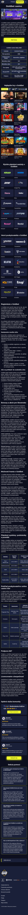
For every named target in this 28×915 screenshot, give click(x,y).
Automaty (22, 89)
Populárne (3, 89)
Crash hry (15, 89)
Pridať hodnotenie (14, 712)
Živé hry (10, 89)
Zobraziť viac (14, 758)
